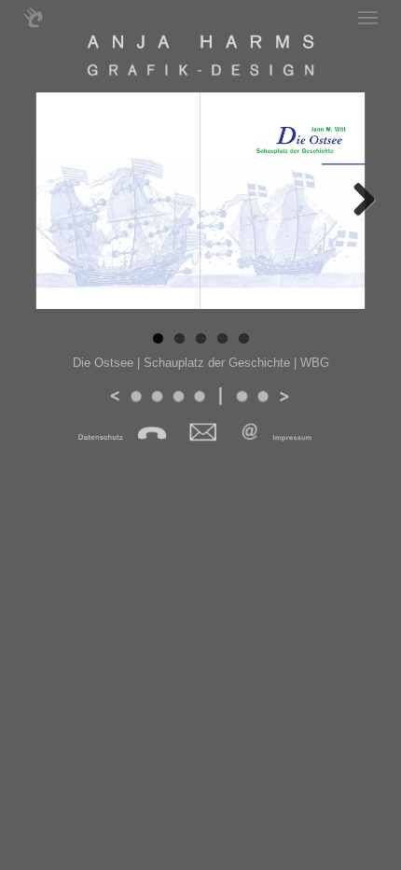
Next (362, 218)
